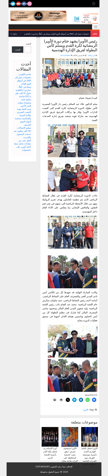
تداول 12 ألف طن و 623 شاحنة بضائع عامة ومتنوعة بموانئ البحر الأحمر (23, 99)
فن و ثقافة (91, 55)
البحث (28, 43)
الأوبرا (85, 409)
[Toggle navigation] (93, 3)
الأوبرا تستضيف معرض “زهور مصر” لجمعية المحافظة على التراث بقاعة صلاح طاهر (70, 456)
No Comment (65, 55)
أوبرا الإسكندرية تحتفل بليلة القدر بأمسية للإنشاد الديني (50, 453)
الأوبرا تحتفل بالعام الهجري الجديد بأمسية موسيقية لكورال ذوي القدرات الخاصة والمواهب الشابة (90, 456)
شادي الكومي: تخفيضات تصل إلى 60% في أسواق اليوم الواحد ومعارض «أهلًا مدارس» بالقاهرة (65, 33)
